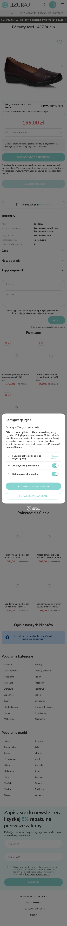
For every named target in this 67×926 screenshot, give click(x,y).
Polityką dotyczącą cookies (29, 435)
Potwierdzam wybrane (33, 495)
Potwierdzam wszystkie (33, 486)
